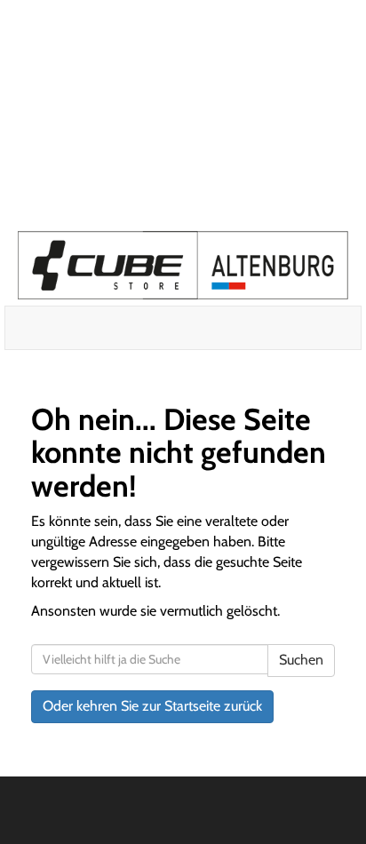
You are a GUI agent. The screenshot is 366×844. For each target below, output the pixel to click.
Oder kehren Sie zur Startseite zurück (152, 705)
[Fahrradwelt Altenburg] (183, 265)
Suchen (301, 659)
